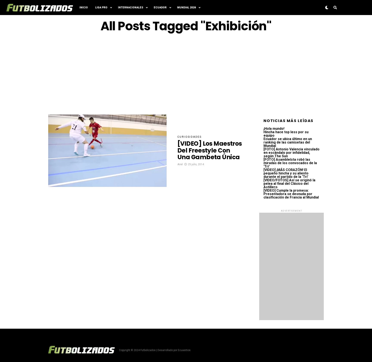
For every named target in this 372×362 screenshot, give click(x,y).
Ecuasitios (184, 350)
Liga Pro (101, 7)
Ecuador (160, 7)
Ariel (180, 164)
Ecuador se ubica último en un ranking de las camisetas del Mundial (288, 142)
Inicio (83, 7)
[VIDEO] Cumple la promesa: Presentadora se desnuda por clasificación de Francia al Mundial (291, 193)
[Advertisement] (186, 74)
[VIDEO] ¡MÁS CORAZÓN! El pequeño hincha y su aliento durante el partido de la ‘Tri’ (286, 173)
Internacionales (130, 7)
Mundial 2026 (186, 7)
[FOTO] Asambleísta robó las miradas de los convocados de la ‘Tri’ (290, 162)
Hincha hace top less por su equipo (286, 133)
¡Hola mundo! (274, 129)
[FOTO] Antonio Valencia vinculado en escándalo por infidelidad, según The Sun (291, 152)
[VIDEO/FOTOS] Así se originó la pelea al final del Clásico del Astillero (289, 183)
